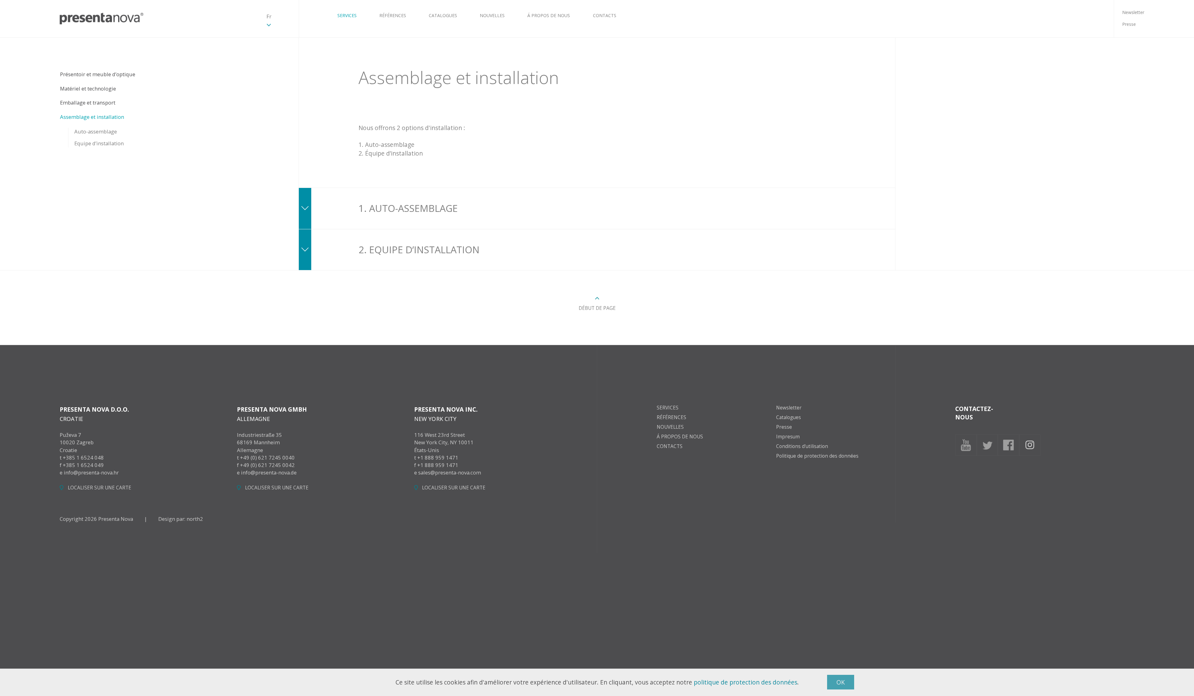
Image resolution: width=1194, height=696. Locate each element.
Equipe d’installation (99, 143)
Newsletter (1133, 12)
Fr (268, 16)
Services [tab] (667, 408)
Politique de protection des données (817, 456)
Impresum (788, 436)
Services (347, 15)
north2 (195, 518)
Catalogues (443, 15)
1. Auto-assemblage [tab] (408, 208)
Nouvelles (492, 15)
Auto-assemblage (95, 131)
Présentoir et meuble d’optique (97, 74)
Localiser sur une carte (99, 487)
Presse (1129, 24)
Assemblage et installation (92, 116)
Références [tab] (671, 417)
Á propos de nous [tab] (680, 437)
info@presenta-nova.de (269, 472)
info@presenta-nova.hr (91, 472)
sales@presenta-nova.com (449, 472)
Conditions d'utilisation (802, 446)
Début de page (597, 308)
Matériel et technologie (88, 88)
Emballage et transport (87, 102)
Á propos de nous (548, 15)
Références (392, 15)
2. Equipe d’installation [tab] (419, 249)
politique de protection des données (745, 682)
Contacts (604, 15)
